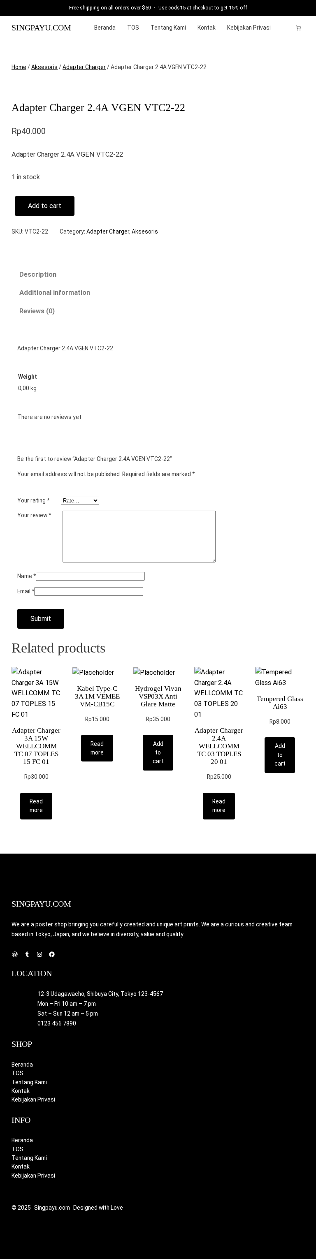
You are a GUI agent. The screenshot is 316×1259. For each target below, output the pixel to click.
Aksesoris (44, 67)
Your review (34, 515)
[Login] (285, 27)
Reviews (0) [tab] (37, 311)
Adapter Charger (84, 67)
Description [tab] (37, 274)
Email (25, 591)
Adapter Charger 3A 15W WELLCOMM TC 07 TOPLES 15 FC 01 (36, 746)
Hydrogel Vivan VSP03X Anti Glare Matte (158, 696)
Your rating (33, 500)
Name (26, 576)
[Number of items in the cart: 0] (298, 28)
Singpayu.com (41, 27)
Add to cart (44, 206)
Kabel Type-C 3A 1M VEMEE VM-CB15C (97, 696)
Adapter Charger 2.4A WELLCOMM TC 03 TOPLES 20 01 (219, 746)
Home (19, 67)
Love (117, 1207)
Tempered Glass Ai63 (280, 703)
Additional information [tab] (54, 292)
